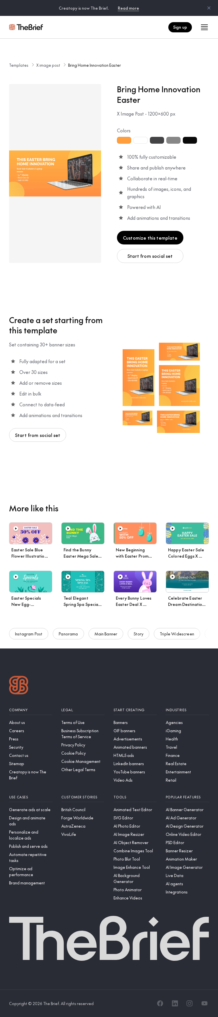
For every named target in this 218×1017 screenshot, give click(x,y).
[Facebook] (160, 1003)
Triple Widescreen (177, 634)
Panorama (68, 634)
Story (138, 634)
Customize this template (150, 238)
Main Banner (106, 634)
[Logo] (18, 686)
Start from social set (150, 256)
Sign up (180, 27)
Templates (18, 65)
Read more (128, 8)
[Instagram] (189, 1003)
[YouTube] (204, 1003)
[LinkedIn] (174, 1003)
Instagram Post (28, 634)
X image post (48, 65)
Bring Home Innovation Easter (94, 65)
